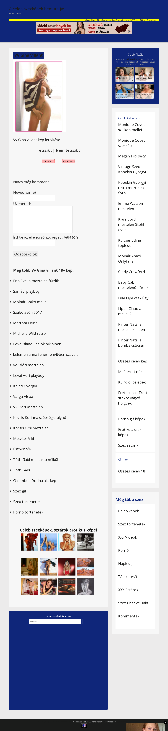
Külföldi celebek (132, 382)
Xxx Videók (127, 537)
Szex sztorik (128, 445)
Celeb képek (128, 510)
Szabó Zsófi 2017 (27, 312)
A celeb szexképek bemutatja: (36, 8)
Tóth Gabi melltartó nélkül (35, 459)
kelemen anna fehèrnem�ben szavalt (45, 354)
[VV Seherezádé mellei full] (29, 567)
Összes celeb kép (132, 361)
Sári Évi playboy (26, 291)
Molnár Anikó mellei (30, 301)
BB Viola (123, 20)
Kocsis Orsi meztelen (31, 427)
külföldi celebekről (133, 59)
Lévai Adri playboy (28, 375)
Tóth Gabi (21, 469)
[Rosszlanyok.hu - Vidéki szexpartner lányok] (84, 28)
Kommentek (128, 616)
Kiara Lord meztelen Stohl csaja (131, 224)
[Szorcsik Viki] (85, 542)
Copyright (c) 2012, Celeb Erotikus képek (55, 721)
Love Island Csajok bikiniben (37, 343)
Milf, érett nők (130, 371)
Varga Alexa (23, 396)
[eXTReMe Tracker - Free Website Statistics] (84, 725)
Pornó (123, 550)
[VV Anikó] (66, 586)
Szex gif (19, 491)
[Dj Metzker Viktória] (66, 567)
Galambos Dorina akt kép (34, 480)
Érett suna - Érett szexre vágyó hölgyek (132, 398)
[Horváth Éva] (48, 542)
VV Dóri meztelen (28, 406)
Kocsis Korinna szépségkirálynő (39, 417)
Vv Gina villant (28, 55)
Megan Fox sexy (132, 156)
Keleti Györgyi (25, 385)
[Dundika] (85, 567)
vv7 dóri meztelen (28, 364)
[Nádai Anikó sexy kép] (48, 586)
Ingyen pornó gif (123, 721)
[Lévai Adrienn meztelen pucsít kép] (29, 586)
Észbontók (22, 448)
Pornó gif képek (131, 418)
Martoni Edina (25, 322)
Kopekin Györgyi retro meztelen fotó (132, 187)
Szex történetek (26, 501)
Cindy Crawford (131, 271)
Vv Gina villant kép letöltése (36, 139)
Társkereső (127, 576)
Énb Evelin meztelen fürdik (36, 280)
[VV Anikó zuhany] (29, 542)
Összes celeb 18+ (132, 471)
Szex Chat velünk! (133, 602)
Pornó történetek (28, 512)
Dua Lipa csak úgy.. (134, 297)
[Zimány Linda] (66, 542)
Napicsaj (125, 563)
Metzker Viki (23, 438)
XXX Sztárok (128, 589)
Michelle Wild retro (29, 333)
